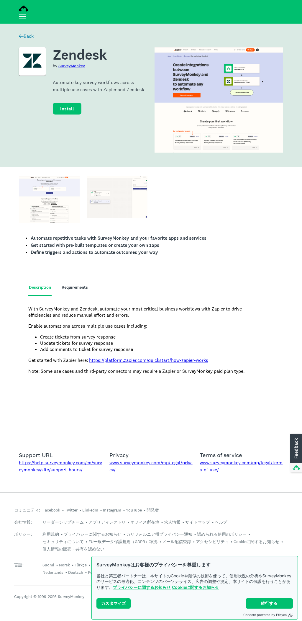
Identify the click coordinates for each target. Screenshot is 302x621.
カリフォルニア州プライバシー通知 (159, 534)
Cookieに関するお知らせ (195, 587)
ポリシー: (23, 534)
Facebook (51, 510)
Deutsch (75, 572)
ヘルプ (221, 522)
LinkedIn (90, 510)
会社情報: (23, 522)
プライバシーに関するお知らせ (142, 587)
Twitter (71, 510)
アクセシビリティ (212, 541)
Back (29, 36)
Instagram (112, 510)
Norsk (64, 565)
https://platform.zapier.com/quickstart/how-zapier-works (148, 360)
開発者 (153, 510)
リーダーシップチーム (63, 522)
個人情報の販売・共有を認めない (73, 549)
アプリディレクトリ (107, 522)
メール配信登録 (176, 541)
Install (67, 109)
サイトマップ (197, 522)
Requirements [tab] (75, 287)
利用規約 (50, 534)
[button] (295, 453)
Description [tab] (40, 287)
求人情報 (172, 522)
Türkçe (81, 565)
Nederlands (52, 572)
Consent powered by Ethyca (265, 615)
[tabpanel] (151, 370)
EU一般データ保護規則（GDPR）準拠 (122, 541)
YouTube (134, 510)
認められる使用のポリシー (222, 534)
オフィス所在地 (144, 522)
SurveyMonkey (71, 65)
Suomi (48, 565)
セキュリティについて (63, 541)
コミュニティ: (27, 510)
